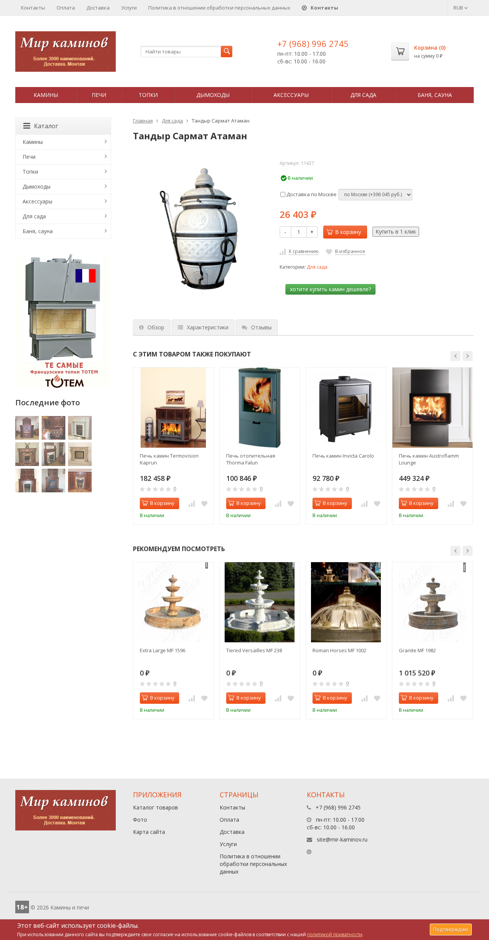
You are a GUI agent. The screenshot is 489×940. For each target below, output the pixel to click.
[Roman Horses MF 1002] (346, 602)
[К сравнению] (191, 503)
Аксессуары (291, 94)
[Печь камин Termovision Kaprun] (173, 408)
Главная (143, 120)
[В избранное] (204, 503)
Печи (99, 94)
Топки (148, 94)
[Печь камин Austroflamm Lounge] (432, 408)
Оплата (66, 7)
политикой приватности (334, 934)
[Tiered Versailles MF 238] (260, 602)
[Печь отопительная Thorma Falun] (260, 408)
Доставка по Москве (311, 194)
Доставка (98, 7)
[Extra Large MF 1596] (173, 602)
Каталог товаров (155, 807)
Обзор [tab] (155, 327)
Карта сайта (149, 831)
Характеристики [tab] (207, 327)
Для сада (363, 94)
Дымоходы (213, 94)
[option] (173, 446)
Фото (140, 819)
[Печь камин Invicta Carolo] (346, 408)
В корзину (348, 231)
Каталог (46, 126)
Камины (46, 94)
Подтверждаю (450, 929)
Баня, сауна (435, 94)
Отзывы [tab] (261, 327)
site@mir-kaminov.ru (342, 839)
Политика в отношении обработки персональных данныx (219, 7)
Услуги (129, 7)
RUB (458, 7)
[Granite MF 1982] (432, 602)
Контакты (33, 7)
